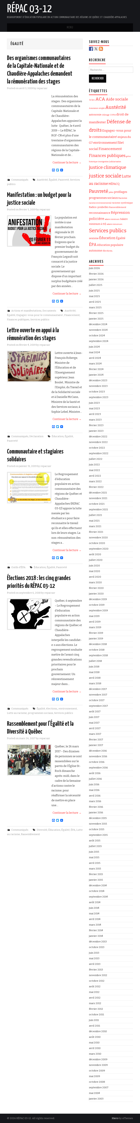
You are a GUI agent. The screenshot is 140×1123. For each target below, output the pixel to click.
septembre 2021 (98, 509)
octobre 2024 (97, 335)
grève (128, 156)
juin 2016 (94, 784)
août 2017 (95, 711)
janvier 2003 (96, 1098)
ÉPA (73, 829)
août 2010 (95, 1037)
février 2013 (96, 969)
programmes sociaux (40, 713)
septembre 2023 (98, 397)
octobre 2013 (96, 947)
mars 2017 (95, 734)
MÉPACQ (114, 184)
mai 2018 (94, 672)
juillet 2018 (95, 661)
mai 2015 (94, 857)
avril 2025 (95, 301)
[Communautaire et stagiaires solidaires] (29, 487)
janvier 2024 (96, 374)
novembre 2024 (98, 330)
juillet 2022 (95, 459)
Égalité (53, 179)
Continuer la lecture (67, 162)
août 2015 (94, 840)
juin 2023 (94, 402)
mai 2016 (94, 790)
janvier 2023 (96, 431)
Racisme (122, 198)
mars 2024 (95, 363)
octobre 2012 (96, 980)
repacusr (42, 88)
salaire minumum (114, 224)
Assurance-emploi (97, 108)
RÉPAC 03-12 (29, 9)
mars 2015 (95, 868)
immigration (103, 162)
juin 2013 (94, 952)
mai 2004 (94, 1093)
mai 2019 (94, 616)
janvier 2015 (96, 879)
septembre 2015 (98, 835)
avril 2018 (95, 677)
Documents (49, 310)
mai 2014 (94, 913)
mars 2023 (95, 419)
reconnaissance (99, 212)
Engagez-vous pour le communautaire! (39, 315)
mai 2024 (94, 352)
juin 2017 (94, 717)
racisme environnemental (100, 203)
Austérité (42, 179)
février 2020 (96, 588)
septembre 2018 (98, 655)
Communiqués (19, 179)
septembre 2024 (98, 341)
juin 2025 (94, 290)
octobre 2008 (97, 1081)
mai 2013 (94, 958)
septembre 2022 (98, 453)
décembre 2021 (98, 492)
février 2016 (96, 807)
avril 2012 (95, 997)
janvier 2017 (96, 745)
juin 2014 (94, 908)
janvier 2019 (96, 638)
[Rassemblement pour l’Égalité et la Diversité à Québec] (29, 760)
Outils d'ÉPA (18, 567)
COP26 (113, 115)
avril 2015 (94, 863)
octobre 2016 (96, 762)
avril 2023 (95, 414)
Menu (70, 27)
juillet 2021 (95, 515)
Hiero (115, 1118)
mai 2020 (94, 571)
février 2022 (96, 487)
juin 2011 (94, 1020)
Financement (72, 315)
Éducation (58, 436)
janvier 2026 (96, 279)
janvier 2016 (96, 812)
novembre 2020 (98, 537)
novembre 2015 (98, 823)
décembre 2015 (98, 818)
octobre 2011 (96, 1014)
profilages (120, 192)
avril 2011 (94, 1025)
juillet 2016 (95, 778)
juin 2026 (94, 268)
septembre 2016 (98, 767)
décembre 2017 (98, 689)
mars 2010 (95, 1053)
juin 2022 (94, 464)
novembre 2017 (98, 694)
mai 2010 (94, 1042)
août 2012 (95, 986)
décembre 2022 (98, 436)
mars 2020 (95, 582)
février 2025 (96, 313)
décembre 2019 (98, 599)
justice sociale (105, 176)
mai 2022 (94, 470)
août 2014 (94, 902)
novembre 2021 (98, 498)
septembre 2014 (98, 896)
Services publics (39, 319)
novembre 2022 (98, 442)
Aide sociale (117, 99)
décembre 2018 (98, 644)
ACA (100, 99)
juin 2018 (94, 666)
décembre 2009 (98, 1059)
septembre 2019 (98, 610)
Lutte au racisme (17, 713)
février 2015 (96, 874)
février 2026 (96, 273)
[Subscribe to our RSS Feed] (101, 49)
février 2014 (96, 930)
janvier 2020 (96, 593)
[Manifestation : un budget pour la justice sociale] (29, 231)
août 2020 (95, 554)
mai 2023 (94, 408)
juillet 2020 (95, 560)
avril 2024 (95, 358)
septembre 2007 (98, 1087)
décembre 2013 (98, 941)
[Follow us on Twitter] (96, 49)
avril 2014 (94, 919)
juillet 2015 (95, 846)
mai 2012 (94, 992)
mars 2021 (95, 526)
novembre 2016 (98, 756)
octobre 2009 (97, 1070)
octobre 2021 (96, 503)
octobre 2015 (96, 829)
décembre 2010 (98, 1031)
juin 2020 (94, 565)
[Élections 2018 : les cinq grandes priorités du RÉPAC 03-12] (29, 614)
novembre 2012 (98, 975)
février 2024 (96, 369)
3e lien (92, 100)
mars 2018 (95, 683)
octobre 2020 (97, 543)
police (111, 192)
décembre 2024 (98, 324)
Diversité (42, 829)
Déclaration (36, 436)
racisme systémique (122, 203)
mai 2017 (94, 722)
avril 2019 (95, 621)
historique (93, 162)
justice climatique (107, 167)
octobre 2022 (97, 447)
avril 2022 (95, 475)
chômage (105, 115)
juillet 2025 (95, 285)
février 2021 (96, 532)
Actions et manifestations (26, 310)
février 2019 (96, 633)
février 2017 (96, 739)
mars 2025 (95, 307)
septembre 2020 (98, 548)
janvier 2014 (96, 936)
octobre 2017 (96, 700)
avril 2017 (95, 728)
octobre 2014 (96, 891)
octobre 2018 (96, 649)
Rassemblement (30, 834)
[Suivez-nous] (91, 49)
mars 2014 (95, 924)
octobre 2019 (96, 605)
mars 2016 (95, 801)
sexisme (94, 238)
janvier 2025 (96, 318)
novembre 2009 (98, 1065)
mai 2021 (94, 520)
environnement (68, 708)
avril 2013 (94, 964)
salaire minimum (112, 219)
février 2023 (96, 425)
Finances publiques (18, 319)
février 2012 (96, 1009)
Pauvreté (63, 179)
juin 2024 (94, 346)
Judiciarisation (115, 162)
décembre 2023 (98, 380)
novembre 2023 (98, 386)
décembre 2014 (98, 885)
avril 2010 (95, 1048)
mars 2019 (95, 627)
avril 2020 (95, 576)
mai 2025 (94, 296)
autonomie (95, 114)
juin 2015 (94, 851)
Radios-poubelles (99, 207)
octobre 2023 (97, 391)
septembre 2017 (98, 706)
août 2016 (95, 773)
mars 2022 (95, 481)
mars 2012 (95, 1003)
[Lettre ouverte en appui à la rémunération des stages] (29, 366)
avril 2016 (95, 795)
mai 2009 (94, 1076)
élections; (52, 708)
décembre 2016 (98, 750)
